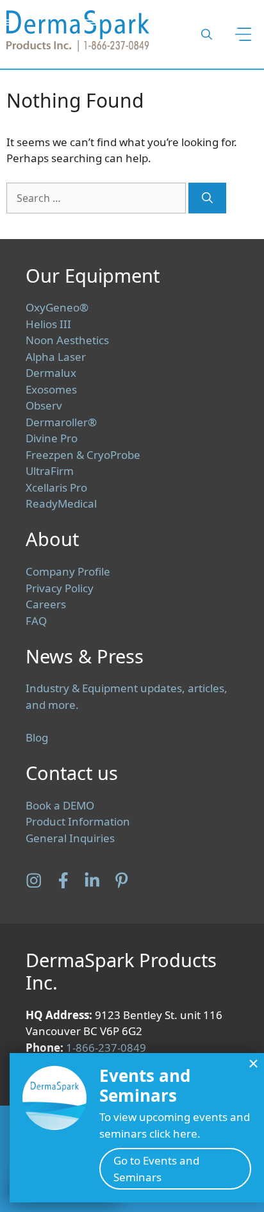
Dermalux (51, 372)
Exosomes (51, 389)
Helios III (48, 324)
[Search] (207, 198)
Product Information (78, 821)
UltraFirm (50, 470)
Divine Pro (52, 438)
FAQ (36, 620)
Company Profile (68, 571)
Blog (37, 737)
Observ (44, 405)
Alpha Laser (56, 356)
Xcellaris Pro (56, 487)
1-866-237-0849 (106, 1047)
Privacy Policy (60, 588)
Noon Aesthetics (67, 340)
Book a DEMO (60, 805)
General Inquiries (70, 838)
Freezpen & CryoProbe (83, 454)
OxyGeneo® (57, 307)
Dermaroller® (61, 422)
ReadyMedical (61, 503)
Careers (46, 604)
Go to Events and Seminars (156, 1168)
